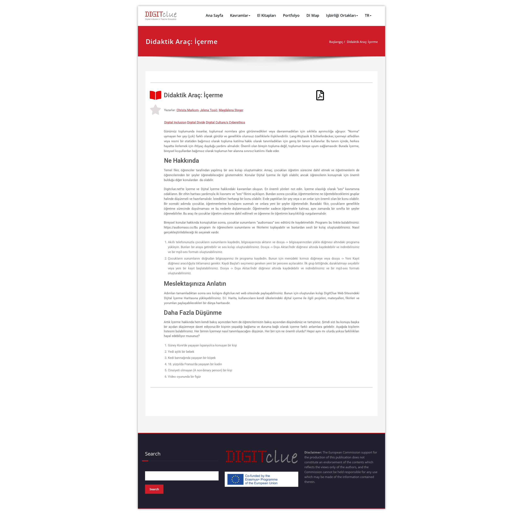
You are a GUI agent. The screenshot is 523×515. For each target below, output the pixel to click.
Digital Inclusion (175, 122)
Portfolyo (291, 15)
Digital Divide (196, 122)
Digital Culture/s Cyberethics (225, 122)
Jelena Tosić (208, 110)
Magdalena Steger (231, 110)
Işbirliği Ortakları (341, 15)
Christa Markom (188, 110)
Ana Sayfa (214, 15)
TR (367, 15)
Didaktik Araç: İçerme (362, 42)
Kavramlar (239, 15)
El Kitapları (266, 15)
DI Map (312, 15)
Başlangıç (336, 42)
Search (153, 453)
